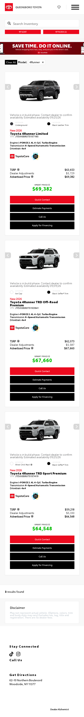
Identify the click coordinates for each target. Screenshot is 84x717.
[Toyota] (9, 7)
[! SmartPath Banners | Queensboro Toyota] (42, 48)
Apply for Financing (42, 225)
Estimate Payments (42, 208)
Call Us (42, 216)
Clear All (11, 62)
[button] (76, 87)
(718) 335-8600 (25, 665)
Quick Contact (42, 199)
